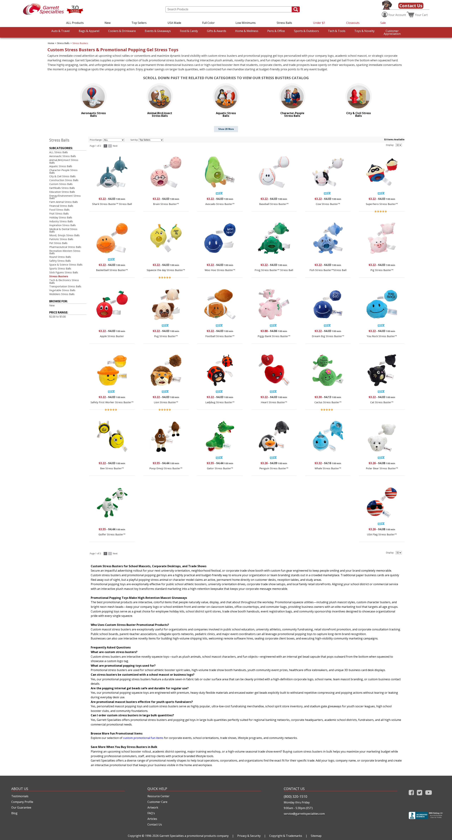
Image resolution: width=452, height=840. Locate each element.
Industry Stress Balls (61, 221)
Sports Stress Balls (60, 268)
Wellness (246, 31)
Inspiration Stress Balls (62, 225)
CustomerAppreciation (392, 32)
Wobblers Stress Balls (62, 294)
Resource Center (158, 796)
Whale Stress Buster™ (328, 468)
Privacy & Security (249, 836)
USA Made (174, 22)
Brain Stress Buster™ (166, 204)
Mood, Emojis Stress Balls (64, 235)
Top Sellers (139, 22)
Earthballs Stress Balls (62, 188)
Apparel (89, 31)
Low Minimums (246, 22)
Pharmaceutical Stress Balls (65, 247)
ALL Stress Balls (58, 152)
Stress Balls (284, 22)
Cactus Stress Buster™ (327, 402)
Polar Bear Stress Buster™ (382, 468)
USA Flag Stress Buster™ (382, 534)
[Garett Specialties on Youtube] (428, 796)
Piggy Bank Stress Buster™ (274, 336)
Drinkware (122, 31)
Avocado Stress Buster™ (219, 204)
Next (115, 145)
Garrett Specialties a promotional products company (194, 836)
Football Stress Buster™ (219, 336)
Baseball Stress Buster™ (274, 204)
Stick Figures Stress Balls (63, 272)
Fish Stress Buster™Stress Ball (328, 270)
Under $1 (319, 22)
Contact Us (410, 5)
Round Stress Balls (60, 257)
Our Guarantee (21, 807)
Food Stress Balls (59, 209)
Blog (14, 813)
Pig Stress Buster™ (381, 270)
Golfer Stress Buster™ (112, 534)
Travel (60, 31)
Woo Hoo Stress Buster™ (220, 270)
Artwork (152, 807)
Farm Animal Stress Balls (63, 202)
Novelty (364, 31)
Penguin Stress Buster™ (273, 468)
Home (51, 43)
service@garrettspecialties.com (304, 813)
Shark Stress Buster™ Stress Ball (112, 204)
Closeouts (352, 22)
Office (276, 31)
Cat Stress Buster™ (381, 402)
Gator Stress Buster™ (220, 468)
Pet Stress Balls (58, 243)
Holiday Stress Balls (60, 217)
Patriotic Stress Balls (61, 239)
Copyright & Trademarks (285, 836)
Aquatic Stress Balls (60, 166)
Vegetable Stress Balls (62, 290)
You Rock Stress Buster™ (382, 336)
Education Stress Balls (62, 191)
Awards (216, 31)
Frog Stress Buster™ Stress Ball (274, 270)
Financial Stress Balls (61, 205)
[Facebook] (411, 796)
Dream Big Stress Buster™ (328, 336)
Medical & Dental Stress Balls (63, 230)
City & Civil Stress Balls (62, 176)
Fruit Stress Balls (59, 213)
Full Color (208, 22)
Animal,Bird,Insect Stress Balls (63, 161)
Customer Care (157, 801)
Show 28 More (226, 129)
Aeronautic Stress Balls (62, 156)
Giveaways (158, 31)
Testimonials (19, 796)
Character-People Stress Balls (63, 171)
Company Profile (22, 801)
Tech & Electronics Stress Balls (64, 281)
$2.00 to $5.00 (57, 316)
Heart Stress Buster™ (274, 402)
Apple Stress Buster (112, 336)
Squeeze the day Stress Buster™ (166, 270)
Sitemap (316, 836)
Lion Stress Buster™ (166, 402)
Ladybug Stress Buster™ (219, 402)
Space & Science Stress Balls (65, 264)
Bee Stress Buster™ (112, 468)
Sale (383, 22)
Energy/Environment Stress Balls (65, 197)
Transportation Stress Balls (65, 286)
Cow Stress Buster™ (328, 204)
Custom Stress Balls (61, 184)
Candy (189, 31)
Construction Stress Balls (63, 180)
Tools (336, 31)
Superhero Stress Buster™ (382, 204)
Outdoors (306, 31)
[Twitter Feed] (419, 796)
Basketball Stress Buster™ (112, 270)
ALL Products (75, 22)
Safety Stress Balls (60, 260)
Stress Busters (80, 43)
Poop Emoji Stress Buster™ (165, 468)
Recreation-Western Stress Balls (64, 252)
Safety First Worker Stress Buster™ (112, 402)
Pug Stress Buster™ (166, 336)
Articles (152, 818)
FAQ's (151, 813)
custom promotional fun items (143, 738)
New (108, 22)
